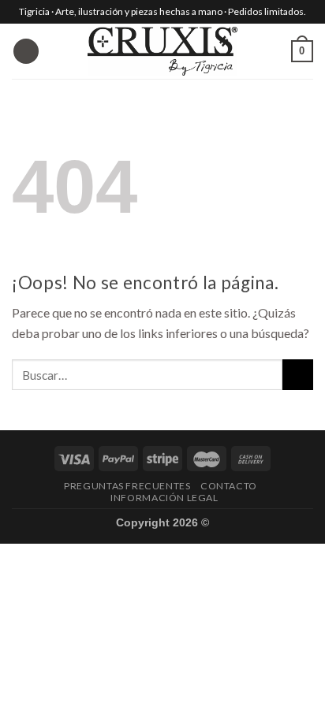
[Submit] (297, 374)
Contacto (228, 486)
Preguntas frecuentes (127, 486)
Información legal (164, 498)
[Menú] (26, 52)
